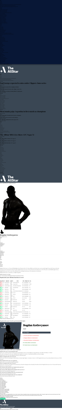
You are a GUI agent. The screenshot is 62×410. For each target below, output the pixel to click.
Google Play (8, 397)
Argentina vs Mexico (3, 21)
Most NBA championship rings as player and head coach (9, 6)
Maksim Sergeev (7, 303)
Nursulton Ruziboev (7, 285)
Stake (1, 47)
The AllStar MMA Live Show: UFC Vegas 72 (17, 134)
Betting (1, 35)
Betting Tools (2, 37)
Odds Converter (2, 39)
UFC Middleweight (3, 383)
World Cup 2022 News (3, 10)
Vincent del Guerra (51, 268)
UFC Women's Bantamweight (4, 390)
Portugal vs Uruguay (3, 15)
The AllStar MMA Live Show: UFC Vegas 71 (8, 140)
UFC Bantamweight (3, 387)
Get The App (2, 173)
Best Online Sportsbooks (4, 41)
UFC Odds (1, 51)
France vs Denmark (3, 19)
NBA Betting (2, 54)
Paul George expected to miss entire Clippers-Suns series (23, 83)
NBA (0, 0)
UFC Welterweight (3, 384)
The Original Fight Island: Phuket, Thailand (6, 34)
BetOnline (1, 44)
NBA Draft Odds (2, 60)
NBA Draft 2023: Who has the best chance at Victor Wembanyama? (10, 4)
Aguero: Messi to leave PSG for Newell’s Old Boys (9, 117)
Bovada (1, 42)
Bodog (1, 43)
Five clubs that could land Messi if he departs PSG (9, 119)
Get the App (3, 398)
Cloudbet (1, 46)
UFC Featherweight (3, 386)
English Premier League (4, 9)
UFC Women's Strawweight (4, 392)
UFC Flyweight (2, 388)
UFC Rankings (2, 32)
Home (1, 1)
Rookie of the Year (3, 57)
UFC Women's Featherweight (4, 389)
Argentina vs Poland (3, 14)
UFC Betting (2, 49)
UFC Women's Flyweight (4, 391)
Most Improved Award (3, 58)
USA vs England (2, 13)
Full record (1, 254)
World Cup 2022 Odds (3, 11)
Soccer (1, 7)
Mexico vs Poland (3, 20)
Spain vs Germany (3, 16)
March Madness (2, 61)
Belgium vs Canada (3, 18)
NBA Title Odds (2, 55)
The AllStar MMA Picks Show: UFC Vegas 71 (8, 143)
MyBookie (1, 48)
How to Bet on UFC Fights (4, 52)
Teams (1, 2)
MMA (1, 23)
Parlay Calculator (2, 40)
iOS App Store (15, 397)
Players (1, 3)
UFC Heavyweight (3, 381)
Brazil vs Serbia (2, 17)
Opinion (1, 62)
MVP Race (1, 56)
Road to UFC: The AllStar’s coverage (5, 33)
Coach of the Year (3, 59)
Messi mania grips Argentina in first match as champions (23, 111)
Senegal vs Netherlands (4, 22)
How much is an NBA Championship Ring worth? (7, 5)
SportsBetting (2, 45)
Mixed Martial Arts (5, 183)
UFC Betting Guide (3, 30)
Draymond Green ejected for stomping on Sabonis (9, 87)
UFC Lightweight (2, 385)
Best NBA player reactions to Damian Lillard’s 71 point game (11, 91)
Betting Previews (2, 31)
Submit (11, 408)
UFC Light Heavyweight (3, 382)
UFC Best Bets (2, 50)
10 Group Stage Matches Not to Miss (6, 12)
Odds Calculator (2, 38)
